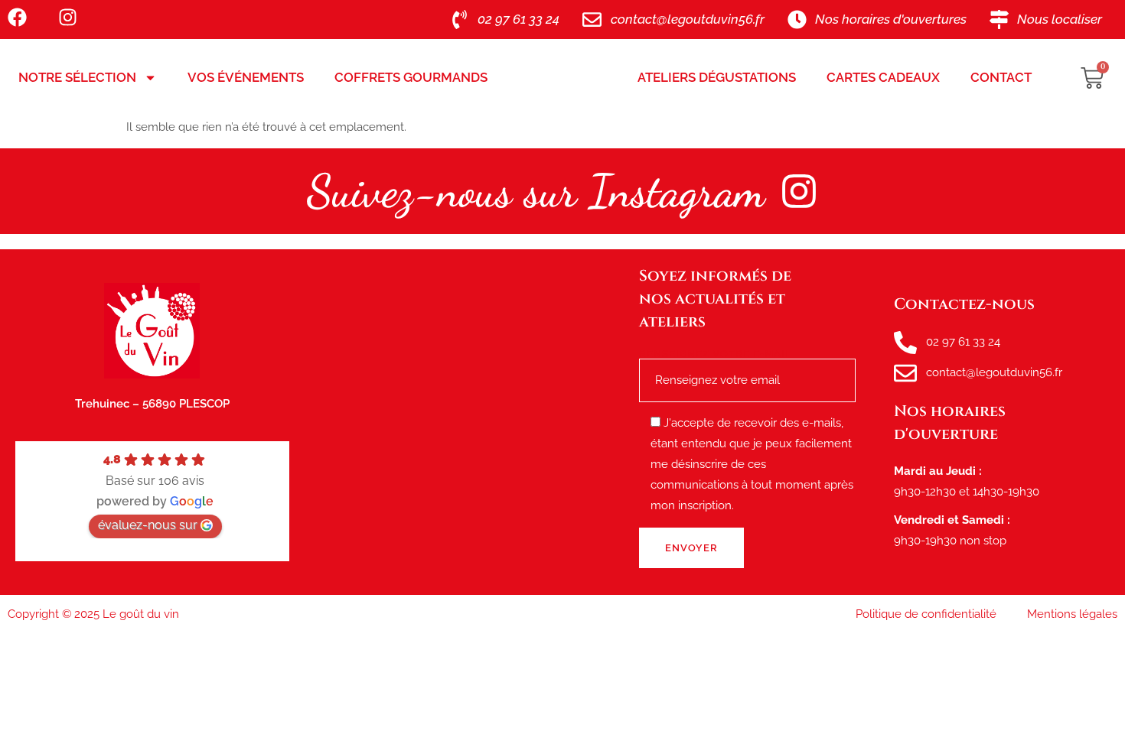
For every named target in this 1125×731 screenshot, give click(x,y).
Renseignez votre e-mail (715, 354)
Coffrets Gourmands (411, 77)
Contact (1001, 77)
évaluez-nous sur (147, 525)
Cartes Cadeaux (883, 77)
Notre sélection (77, 77)
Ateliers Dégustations (717, 77)
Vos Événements (246, 77)
